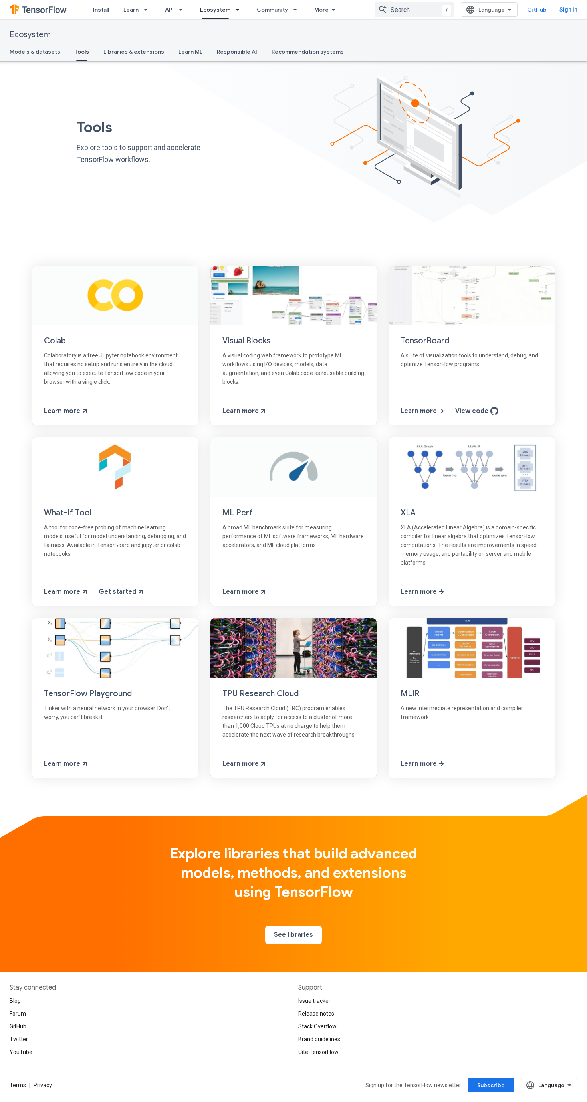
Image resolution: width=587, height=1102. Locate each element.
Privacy (43, 1085)
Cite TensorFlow (318, 1052)
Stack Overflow (317, 1026)
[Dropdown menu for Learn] (148, 9)
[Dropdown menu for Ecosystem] (240, 9)
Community (272, 9)
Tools (82, 51)
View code (472, 411)
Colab (55, 341)
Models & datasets (35, 51)
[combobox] (414, 9)
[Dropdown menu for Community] (297, 9)
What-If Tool (67, 513)
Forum (18, 1013)
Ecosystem (215, 9)
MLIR (410, 694)
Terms (18, 1085)
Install (101, 9)
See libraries (293, 935)
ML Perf (237, 513)
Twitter (19, 1039)
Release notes (316, 1013)
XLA (408, 513)
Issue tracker (314, 1001)
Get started (118, 592)
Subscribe (491, 1085)
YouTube (21, 1052)
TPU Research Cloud (260, 694)
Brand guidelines (319, 1039)
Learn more (63, 411)
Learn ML (190, 51)
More (321, 9)
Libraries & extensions (133, 51)
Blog (15, 1001)
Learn (131, 9)
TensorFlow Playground (88, 694)
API (169, 9)
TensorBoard (425, 341)
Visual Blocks (246, 341)
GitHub (537, 9)
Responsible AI (237, 51)
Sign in (568, 9)
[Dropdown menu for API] (183, 9)
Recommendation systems (308, 51)
